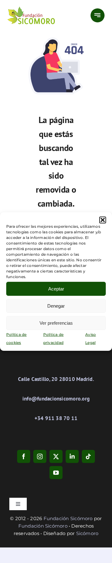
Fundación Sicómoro (68, 518)
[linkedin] (72, 456)
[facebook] (23, 456)
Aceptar (56, 288)
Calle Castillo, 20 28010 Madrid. (56, 379)
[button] (103, 220)
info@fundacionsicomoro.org (56, 398)
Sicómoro (87, 533)
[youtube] (56, 472)
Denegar (56, 305)
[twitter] (56, 456)
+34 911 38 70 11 (56, 418)
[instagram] (39, 456)
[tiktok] (88, 456)
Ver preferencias (56, 322)
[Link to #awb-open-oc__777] (98, 15)
